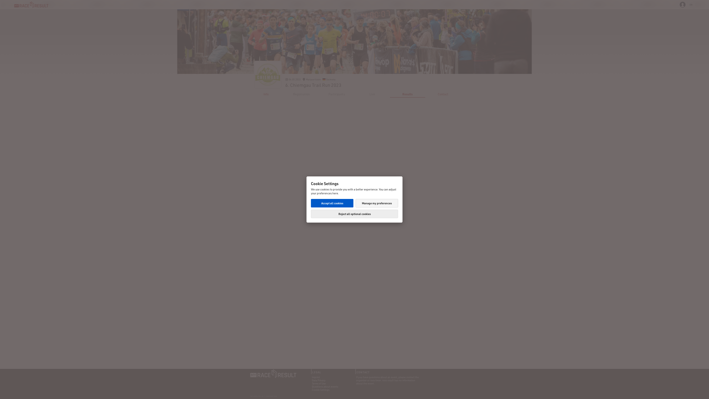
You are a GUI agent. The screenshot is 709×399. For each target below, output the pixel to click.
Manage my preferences (377, 203)
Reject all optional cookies (354, 214)
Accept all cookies (332, 203)
